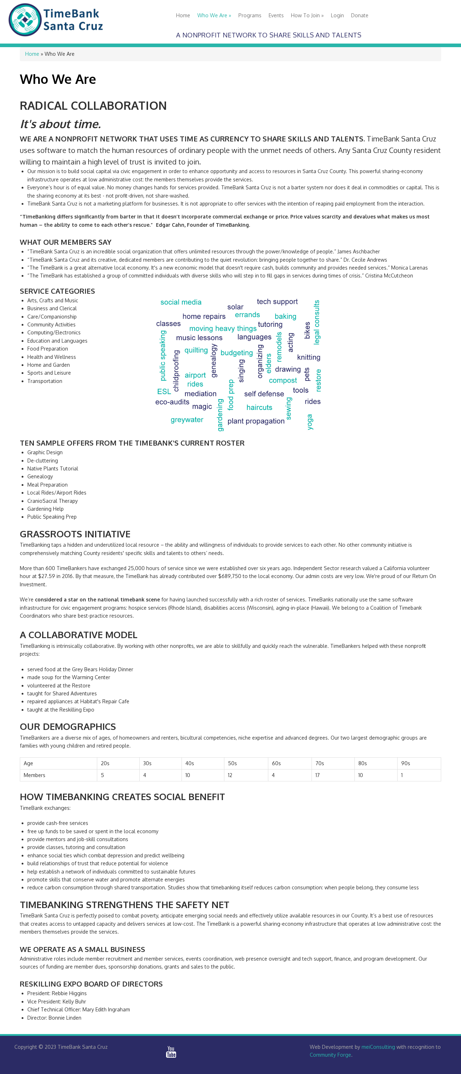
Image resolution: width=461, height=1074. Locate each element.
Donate (359, 15)
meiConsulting (378, 1047)
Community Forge (330, 1055)
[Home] (58, 36)
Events (276, 15)
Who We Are (214, 15)
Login (337, 15)
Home (183, 15)
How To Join (307, 15)
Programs (249, 15)
